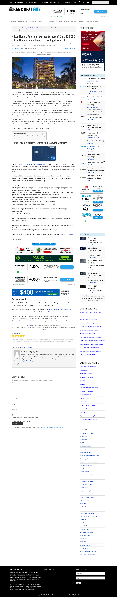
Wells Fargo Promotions (87, 554)
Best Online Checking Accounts (89, 455)
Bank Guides (83, 436)
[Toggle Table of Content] (43, 133)
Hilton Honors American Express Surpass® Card (32, 164)
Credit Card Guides (86, 484)
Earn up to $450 (92, 107)
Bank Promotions (85, 443)
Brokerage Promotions (87, 459)
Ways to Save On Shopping (88, 551)
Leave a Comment (70, 48)
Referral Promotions (86, 532)
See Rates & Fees (66, 234)
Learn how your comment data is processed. (49, 427)
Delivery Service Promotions (88, 494)
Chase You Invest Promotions (89, 475)
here (53, 45)
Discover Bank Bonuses (87, 497)
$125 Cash (90, 159)
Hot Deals (83, 510)
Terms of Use (77, 595)
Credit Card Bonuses (25, 347)
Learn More (92, 245)
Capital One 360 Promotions (88, 462)
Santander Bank (85, 535)
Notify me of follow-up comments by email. (25, 417)
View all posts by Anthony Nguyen (24, 361)
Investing (83, 519)
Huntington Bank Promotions (89, 516)
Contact (62, 595)
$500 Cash (90, 130)
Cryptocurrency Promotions (89, 491)
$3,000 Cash (91, 99)
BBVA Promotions (85, 452)
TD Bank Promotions (86, 542)
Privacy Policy (72, 595)
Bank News (83, 439)
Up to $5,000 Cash (93, 81)
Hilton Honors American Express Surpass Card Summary (29, 136)
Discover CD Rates (85, 500)
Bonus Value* (85, 296)
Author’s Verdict (18, 138)
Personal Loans (84, 529)
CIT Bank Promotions (86, 478)
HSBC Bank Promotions (87, 513)
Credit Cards (84, 487)
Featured (83, 507)
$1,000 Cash (91, 172)
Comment (15, 383)
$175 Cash (90, 164)
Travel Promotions (86, 545)
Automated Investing (86, 433)
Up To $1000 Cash (93, 138)
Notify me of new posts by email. (22, 421)
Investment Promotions (87, 523)
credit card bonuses (52, 312)
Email (14, 404)
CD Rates (83, 468)
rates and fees (31, 325)
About (59, 595)
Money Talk (83, 526)
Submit (78, 583)
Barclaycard (83, 449)
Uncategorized (84, 548)
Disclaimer (67, 595)
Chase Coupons (84, 471)
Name (14, 399)
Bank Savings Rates (86, 446)
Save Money (83, 538)
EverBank (83, 503)
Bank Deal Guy (25, 9)
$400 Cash (90, 143)
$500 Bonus (91, 119)
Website (14, 409)
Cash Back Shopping (86, 465)
